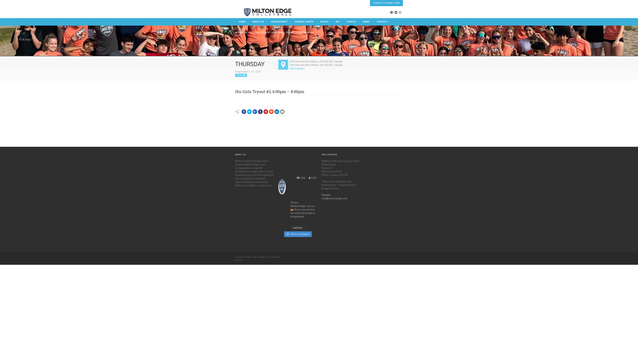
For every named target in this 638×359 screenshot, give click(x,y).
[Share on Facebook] (244, 111)
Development (279, 22)
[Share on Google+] (255, 111)
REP (338, 22)
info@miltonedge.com (334, 198)
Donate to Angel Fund (386, 3)
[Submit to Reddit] (266, 111)
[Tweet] (249, 111)
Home (242, 22)
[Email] (276, 111)
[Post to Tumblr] (260, 111)
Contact (382, 22)
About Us (258, 22)
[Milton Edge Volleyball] (263, 12)
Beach (324, 22)
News (366, 22)
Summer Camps (304, 22)
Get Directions (297, 68)
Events (351, 22)
